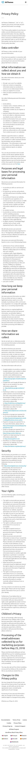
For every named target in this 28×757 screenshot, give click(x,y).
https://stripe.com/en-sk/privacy (12, 433)
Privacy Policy (17, 723)
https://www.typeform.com (12, 439)
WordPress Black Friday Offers (14, 732)
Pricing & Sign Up (7, 726)
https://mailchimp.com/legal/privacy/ (15, 403)
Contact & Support (20, 726)
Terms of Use (16, 720)
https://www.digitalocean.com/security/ (15, 466)
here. (18, 164)
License (25, 720)
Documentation (5, 720)
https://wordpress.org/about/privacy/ (15, 446)
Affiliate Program (14, 729)
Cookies (9, 723)
